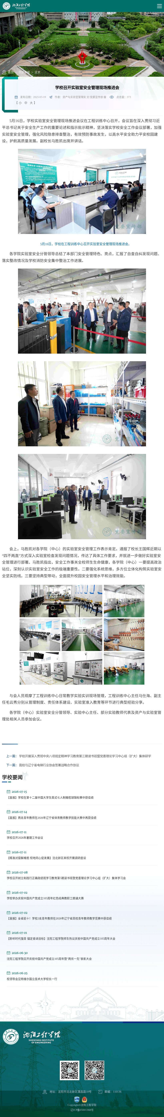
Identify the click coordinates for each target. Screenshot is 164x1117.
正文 (37, 72)
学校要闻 (24, 72)
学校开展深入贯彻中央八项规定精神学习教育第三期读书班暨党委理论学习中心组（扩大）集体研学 (78, 756)
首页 (11, 72)
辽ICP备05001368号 (82, 1110)
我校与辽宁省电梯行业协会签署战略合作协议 (42, 765)
